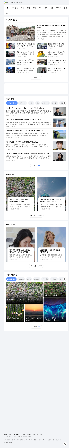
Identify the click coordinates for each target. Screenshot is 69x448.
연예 (12, 2)
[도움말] (65, 174)
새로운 (37, 78)
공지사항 (29, 434)
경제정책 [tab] (54, 103)
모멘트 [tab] (29, 279)
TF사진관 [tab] (45, 279)
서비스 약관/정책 (37, 434)
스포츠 (16, 2)
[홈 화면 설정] (65, 444)
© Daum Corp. (8, 442)
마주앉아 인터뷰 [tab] (11, 103)
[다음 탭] (64, 103)
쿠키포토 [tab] (53, 279)
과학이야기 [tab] (23, 103)
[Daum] (5, 2)
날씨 (20, 2)
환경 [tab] (37, 103)
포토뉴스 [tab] (21, 279)
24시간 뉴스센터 (20, 434)
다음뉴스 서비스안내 (9, 434)
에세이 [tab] (31, 103)
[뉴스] (7, 2)
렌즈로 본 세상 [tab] (11, 279)
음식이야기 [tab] (45, 103)
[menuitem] (7, 8)
